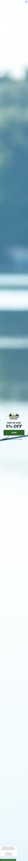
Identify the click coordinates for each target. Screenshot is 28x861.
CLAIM (14, 433)
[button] (10, 860)
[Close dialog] (26, 2)
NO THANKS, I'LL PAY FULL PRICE (14, 439)
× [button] (16, 844)
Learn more (8, 854)
